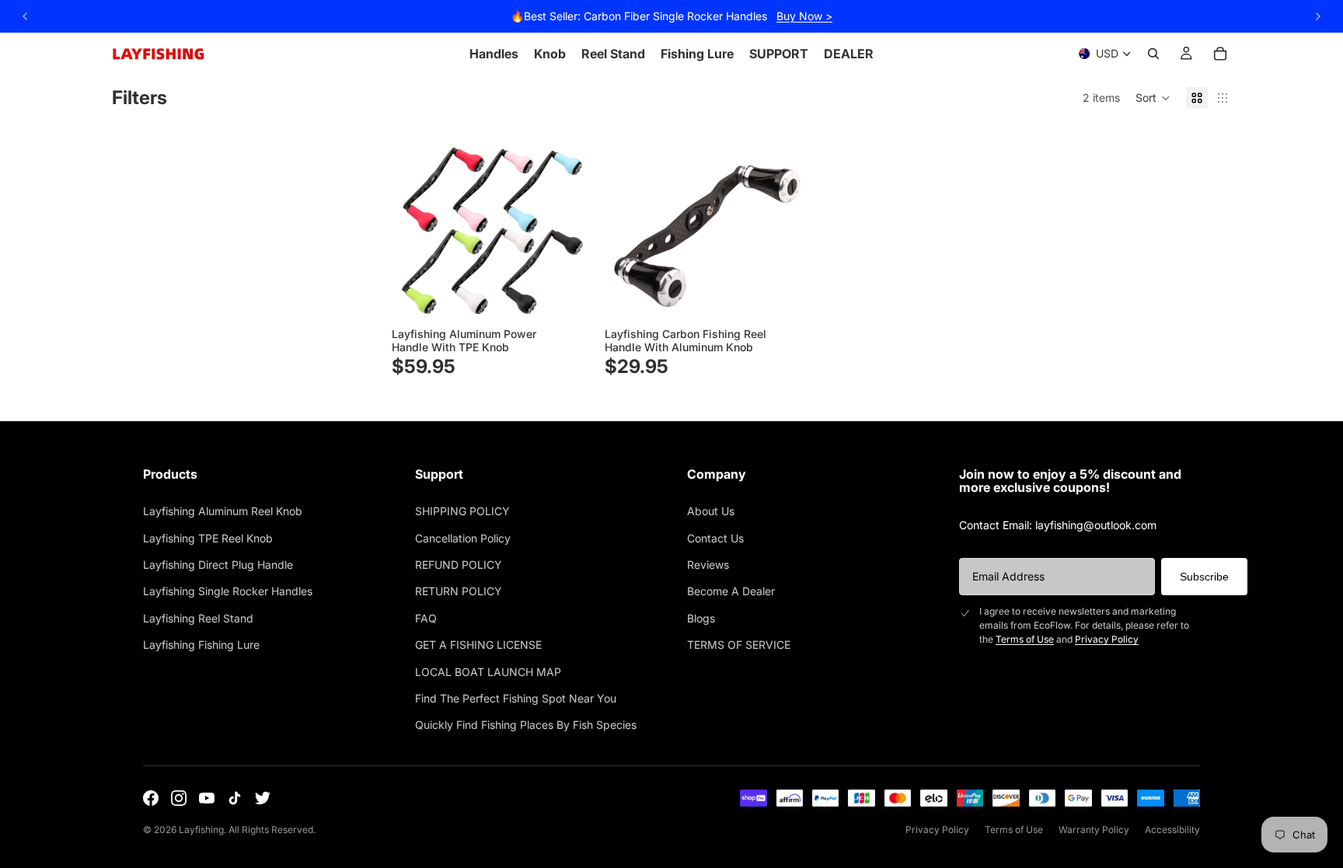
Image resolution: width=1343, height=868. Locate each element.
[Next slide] (569, 221)
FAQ (426, 618)
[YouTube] (207, 798)
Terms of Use (1025, 639)
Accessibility (1172, 829)
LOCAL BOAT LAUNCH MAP (488, 671)
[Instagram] (179, 798)
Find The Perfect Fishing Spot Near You (515, 698)
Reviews (708, 564)
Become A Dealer (731, 591)
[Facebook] (151, 798)
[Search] (1153, 54)
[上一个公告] (24, 16)
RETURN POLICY (458, 591)
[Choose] (568, 298)
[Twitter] (262, 798)
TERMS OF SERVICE (738, 644)
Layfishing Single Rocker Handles (227, 591)
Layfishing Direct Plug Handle (218, 564)
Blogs (701, 618)
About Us (710, 511)
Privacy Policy (1107, 639)
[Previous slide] (415, 221)
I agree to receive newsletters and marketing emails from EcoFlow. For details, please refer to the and (1084, 625)
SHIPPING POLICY (462, 511)
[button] (1152, 98)
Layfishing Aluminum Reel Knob (222, 511)
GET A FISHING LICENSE (478, 644)
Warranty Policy (1094, 829)
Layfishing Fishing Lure (201, 644)
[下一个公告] (1318, 16)
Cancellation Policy (463, 538)
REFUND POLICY (458, 564)
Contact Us (715, 538)
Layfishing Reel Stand (198, 618)
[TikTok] (234, 798)
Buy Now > (804, 16)
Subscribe (1204, 576)
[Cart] (1220, 54)
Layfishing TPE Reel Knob (208, 538)
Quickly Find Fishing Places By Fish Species (526, 724)
